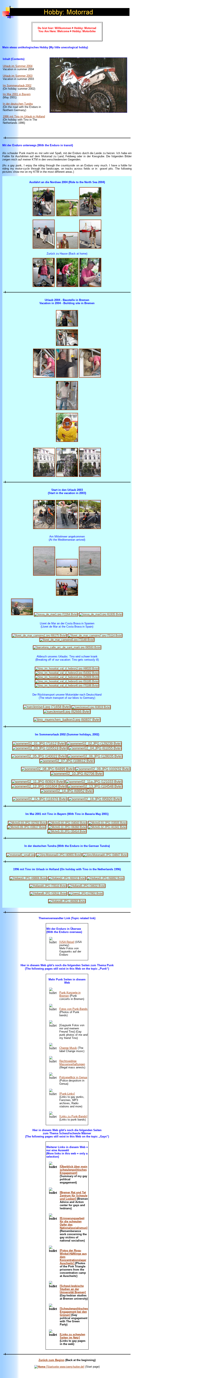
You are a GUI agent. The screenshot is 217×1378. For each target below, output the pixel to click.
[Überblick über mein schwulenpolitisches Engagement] (73, 1170)
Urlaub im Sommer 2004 (17, 66)
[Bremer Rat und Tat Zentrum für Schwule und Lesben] (73, 1195)
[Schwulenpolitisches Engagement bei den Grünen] (74, 1312)
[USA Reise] (66, 942)
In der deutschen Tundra (18, 103)
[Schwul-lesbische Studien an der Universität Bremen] (73, 1289)
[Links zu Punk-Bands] (73, 1116)
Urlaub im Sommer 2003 (17, 75)
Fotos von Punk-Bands (73, 1009)
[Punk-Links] (67, 1093)
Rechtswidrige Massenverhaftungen (72, 1062)
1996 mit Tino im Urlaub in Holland (24, 116)
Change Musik (68, 1048)
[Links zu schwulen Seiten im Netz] (72, 1336)
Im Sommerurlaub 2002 (17, 85)
